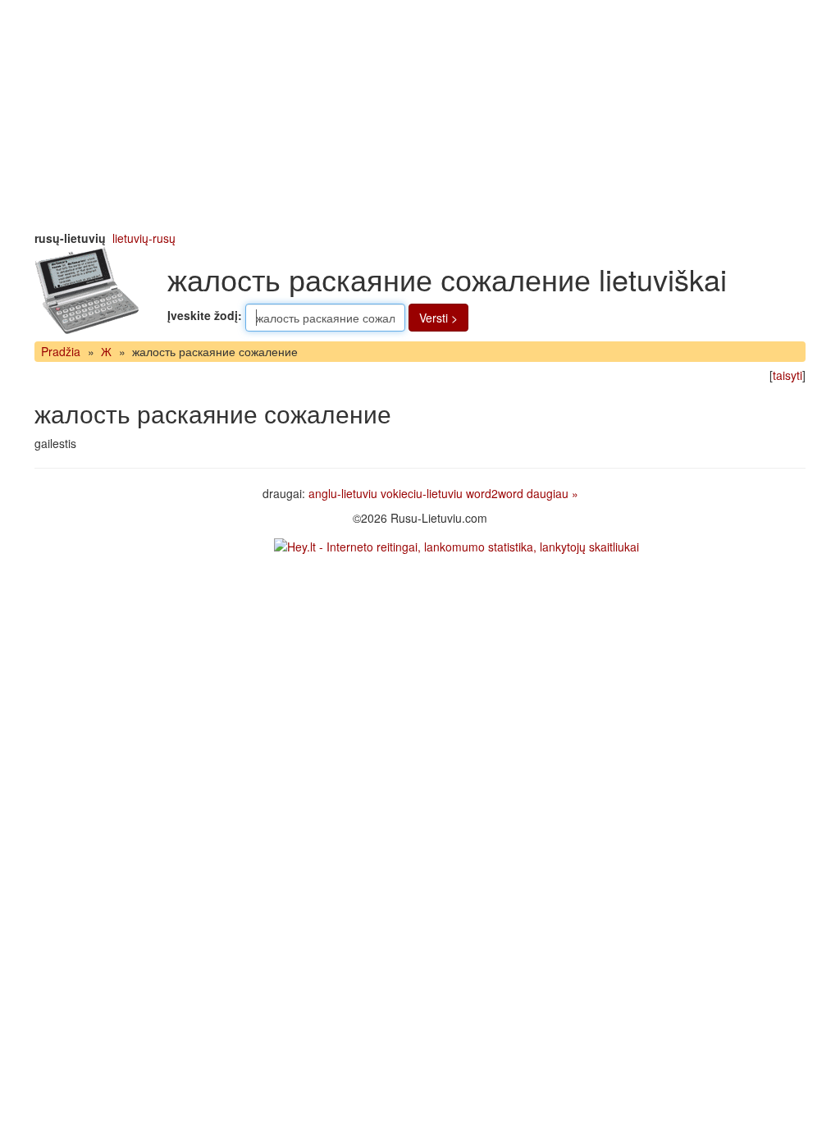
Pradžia (60, 351)
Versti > (438, 317)
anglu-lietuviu (342, 493)
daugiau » (552, 493)
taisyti (787, 375)
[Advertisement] (420, 115)
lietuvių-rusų (144, 238)
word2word (494, 493)
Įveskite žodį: (204, 315)
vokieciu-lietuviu (422, 493)
